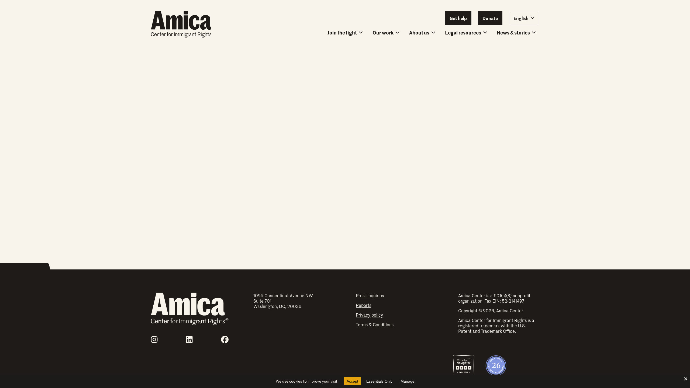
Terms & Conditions (375, 324)
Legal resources (463, 32)
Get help (458, 18)
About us (419, 32)
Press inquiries (370, 295)
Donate (490, 18)
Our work (383, 32)
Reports (363, 305)
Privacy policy (369, 315)
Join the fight (342, 32)
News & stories (513, 32)
